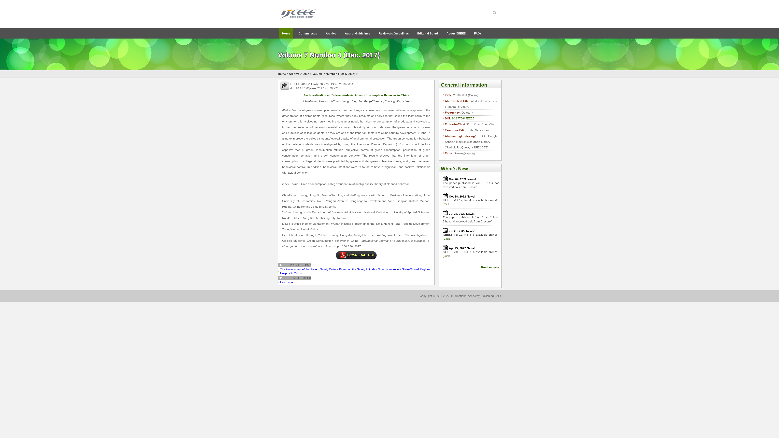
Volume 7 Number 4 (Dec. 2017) (333, 73)
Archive (331, 33)
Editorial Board (427, 33)
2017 (306, 73)
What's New (454, 168)
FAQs (478, 33)
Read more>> (490, 267)
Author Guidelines (357, 33)
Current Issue (308, 33)
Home (286, 33)
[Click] (447, 204)
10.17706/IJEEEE (463, 118)
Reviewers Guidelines (394, 33)
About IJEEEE (456, 33)
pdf (356, 255)
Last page (286, 282)
